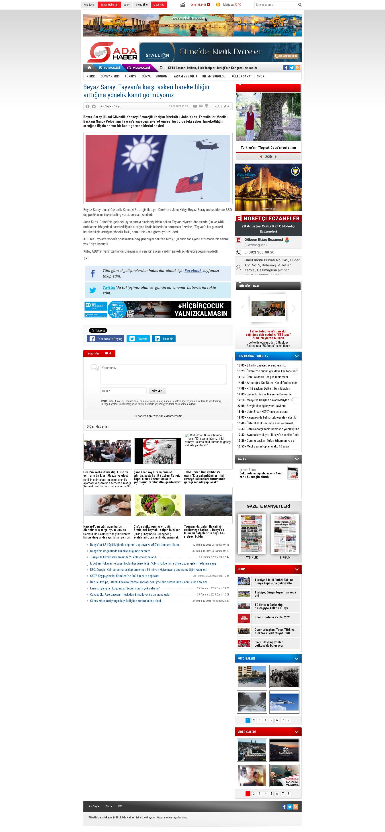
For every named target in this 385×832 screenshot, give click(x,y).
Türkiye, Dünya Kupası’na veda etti (275, 594)
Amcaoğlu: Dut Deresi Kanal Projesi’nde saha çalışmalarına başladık (267, 385)
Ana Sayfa (89, 4)
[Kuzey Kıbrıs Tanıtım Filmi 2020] (252, 750)
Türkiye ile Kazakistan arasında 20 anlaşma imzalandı (123, 557)
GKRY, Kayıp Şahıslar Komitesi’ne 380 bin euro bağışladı (124, 576)
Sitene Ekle (141, 4)
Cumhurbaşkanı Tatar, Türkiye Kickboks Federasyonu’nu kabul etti (275, 631)
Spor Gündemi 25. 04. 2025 (272, 617)
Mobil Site (159, 4)
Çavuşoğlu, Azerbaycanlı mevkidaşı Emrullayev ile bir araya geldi (130, 594)
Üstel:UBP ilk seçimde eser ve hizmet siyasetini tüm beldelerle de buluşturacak (265, 425)
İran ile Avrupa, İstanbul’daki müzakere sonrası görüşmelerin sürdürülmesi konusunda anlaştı (148, 582)
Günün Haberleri (109, 4)
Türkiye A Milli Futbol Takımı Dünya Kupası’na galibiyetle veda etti (274, 581)
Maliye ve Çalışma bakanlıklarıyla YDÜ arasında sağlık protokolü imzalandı (265, 402)
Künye (108, 806)
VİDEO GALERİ (247, 732)
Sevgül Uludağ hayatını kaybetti (261, 406)
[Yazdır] (207, 106)
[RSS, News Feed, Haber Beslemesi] (297, 67)
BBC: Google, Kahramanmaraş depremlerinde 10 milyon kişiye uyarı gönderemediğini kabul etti (148, 569)
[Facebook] (88, 106)
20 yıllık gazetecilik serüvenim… (261, 365)
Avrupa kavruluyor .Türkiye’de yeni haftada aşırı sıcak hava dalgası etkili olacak (268, 437)
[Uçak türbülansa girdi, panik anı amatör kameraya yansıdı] (252, 775)
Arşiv (126, 4)
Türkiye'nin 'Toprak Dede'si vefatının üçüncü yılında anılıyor (268, 149)
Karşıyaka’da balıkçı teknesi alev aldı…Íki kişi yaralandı (266, 420)
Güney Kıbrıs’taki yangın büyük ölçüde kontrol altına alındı (126, 601)
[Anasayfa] (89, 68)
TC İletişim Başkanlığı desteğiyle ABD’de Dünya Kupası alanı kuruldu (271, 606)
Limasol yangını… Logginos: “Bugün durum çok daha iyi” (125, 588)
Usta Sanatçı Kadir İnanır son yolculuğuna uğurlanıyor (268, 431)
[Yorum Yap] (195, 106)
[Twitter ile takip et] (292, 67)
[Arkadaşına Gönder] (201, 106)
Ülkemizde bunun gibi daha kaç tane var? (267, 371)
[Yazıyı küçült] (216, 106)
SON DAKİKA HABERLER (253, 356)
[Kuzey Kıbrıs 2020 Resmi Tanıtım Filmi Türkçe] (284, 750)
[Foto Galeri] (110, 68)
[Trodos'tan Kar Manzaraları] (252, 702)
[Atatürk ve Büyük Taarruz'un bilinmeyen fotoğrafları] (284, 676)
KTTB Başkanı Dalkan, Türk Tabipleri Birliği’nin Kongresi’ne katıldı (263, 391)
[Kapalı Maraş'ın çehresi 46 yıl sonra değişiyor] (252, 676)
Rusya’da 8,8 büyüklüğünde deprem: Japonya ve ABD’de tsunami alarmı (135, 545)
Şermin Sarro (261, 473)
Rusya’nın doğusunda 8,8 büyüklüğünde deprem (120, 551)
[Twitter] (94, 106)
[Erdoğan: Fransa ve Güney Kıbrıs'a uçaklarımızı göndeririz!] (284, 775)
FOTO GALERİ (246, 658)
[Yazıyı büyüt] (226, 106)
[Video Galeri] (139, 68)
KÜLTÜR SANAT (249, 286)
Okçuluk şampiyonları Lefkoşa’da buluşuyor (269, 644)
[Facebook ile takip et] (286, 67)
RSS (120, 806)
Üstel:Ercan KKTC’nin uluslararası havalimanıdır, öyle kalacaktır (262, 414)
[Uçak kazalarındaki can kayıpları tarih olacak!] (284, 702)
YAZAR (242, 459)
